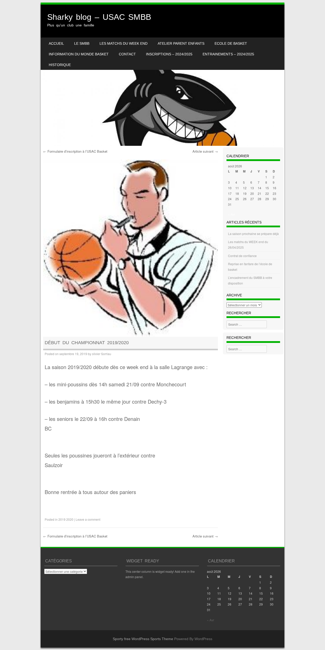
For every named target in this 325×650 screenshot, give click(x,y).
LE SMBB (81, 43)
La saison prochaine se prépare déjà (253, 233)
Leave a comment (88, 519)
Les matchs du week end (124, 43)
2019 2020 (65, 519)
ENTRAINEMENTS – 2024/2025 (228, 54)
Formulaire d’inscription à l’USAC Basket (75, 151)
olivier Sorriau (101, 354)
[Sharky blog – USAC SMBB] (162, 75)
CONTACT (127, 54)
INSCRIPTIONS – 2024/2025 (169, 54)
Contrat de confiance (242, 255)
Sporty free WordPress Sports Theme (143, 639)
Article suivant (205, 151)
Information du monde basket (79, 54)
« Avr (231, 214)
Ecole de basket (231, 43)
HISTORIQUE (60, 65)
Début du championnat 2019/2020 (87, 342)
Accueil (56, 43)
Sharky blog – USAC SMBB (99, 17)
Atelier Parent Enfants (181, 43)
